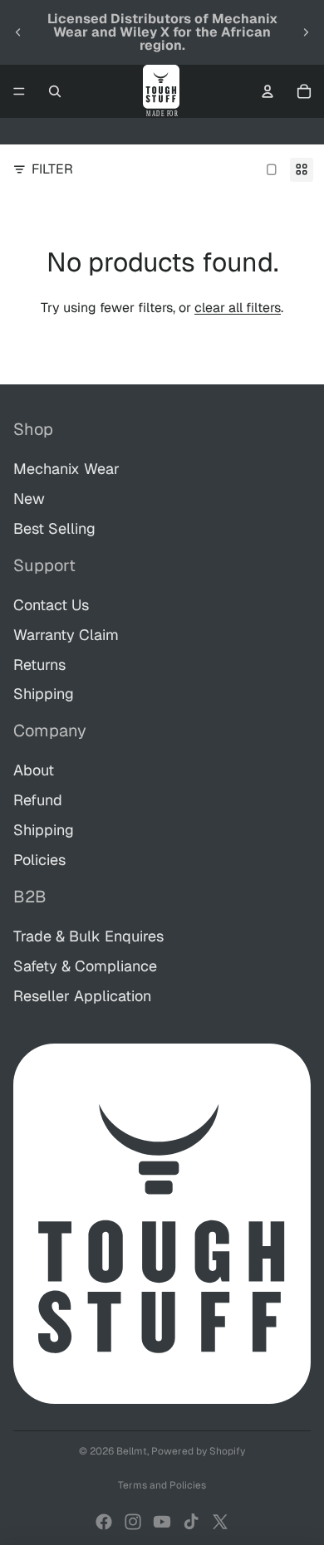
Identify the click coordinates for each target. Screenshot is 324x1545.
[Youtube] (162, 1522)
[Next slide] (305, 32)
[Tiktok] (191, 1522)
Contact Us (51, 604)
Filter (52, 169)
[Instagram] (133, 1522)
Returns (39, 664)
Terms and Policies (162, 1485)
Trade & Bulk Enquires (88, 936)
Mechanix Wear (66, 468)
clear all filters (237, 307)
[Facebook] (104, 1522)
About (33, 770)
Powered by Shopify (198, 1451)
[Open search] (55, 91)
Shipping (43, 693)
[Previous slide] (18, 32)
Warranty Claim (66, 634)
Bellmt (131, 1451)
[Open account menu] (267, 91)
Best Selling (54, 528)
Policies (39, 859)
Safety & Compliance (85, 965)
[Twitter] (220, 1522)
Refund (37, 799)
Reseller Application (82, 995)
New (29, 498)
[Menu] (19, 91)
